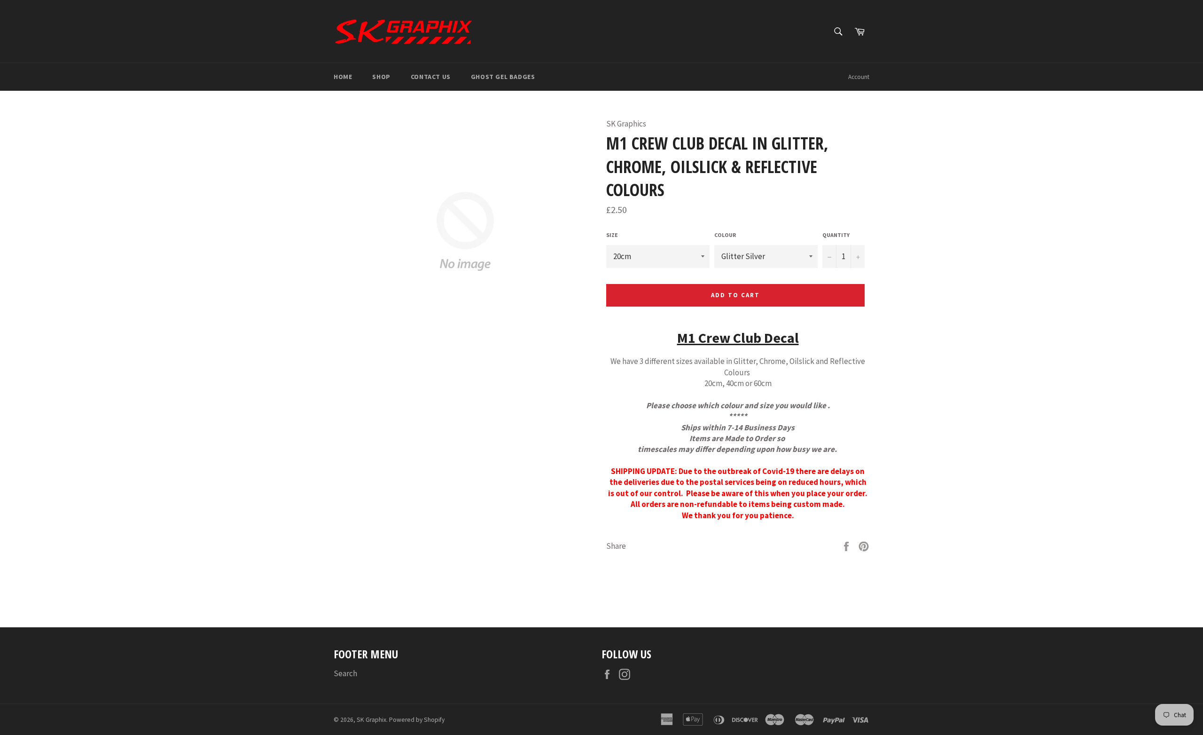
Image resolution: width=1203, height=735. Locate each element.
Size (612, 234)
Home (343, 76)
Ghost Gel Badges (503, 76)
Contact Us (431, 76)
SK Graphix (371, 720)
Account (858, 77)
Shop (381, 76)
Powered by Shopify (417, 720)
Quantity (836, 234)
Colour (725, 234)
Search (345, 673)
